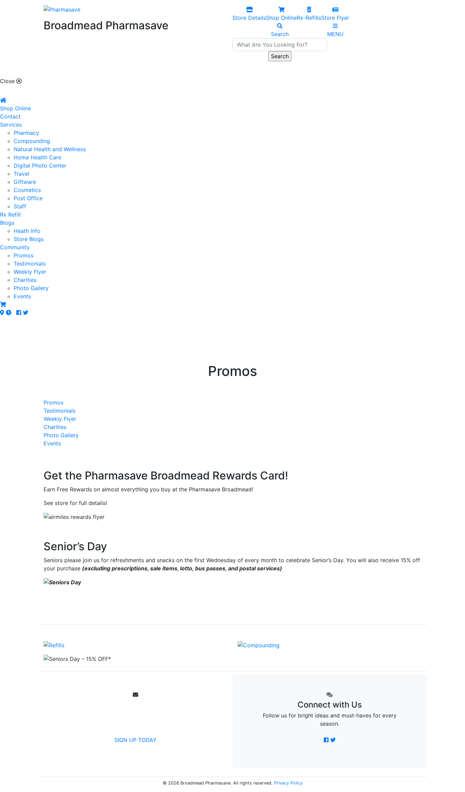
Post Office (28, 198)
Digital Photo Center (40, 165)
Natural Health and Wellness (50, 149)
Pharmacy (26, 132)
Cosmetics (27, 190)
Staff (20, 206)
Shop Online (15, 108)
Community (15, 247)
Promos (23, 255)
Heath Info (27, 230)
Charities (25, 279)
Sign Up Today (135, 739)
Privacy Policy (288, 783)
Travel (21, 173)
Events (22, 296)
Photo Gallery (31, 288)
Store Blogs (29, 239)
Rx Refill (10, 214)
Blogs (7, 222)
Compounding (32, 141)
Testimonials (30, 263)
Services (11, 124)
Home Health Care (37, 157)
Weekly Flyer (30, 271)
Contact (10, 116)
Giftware (25, 181)
